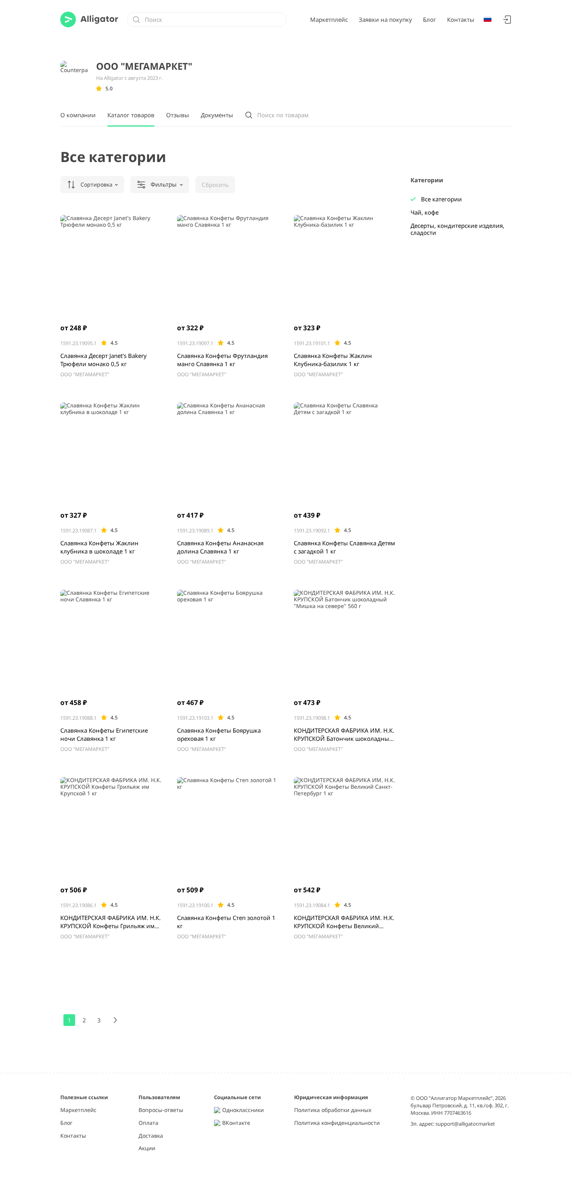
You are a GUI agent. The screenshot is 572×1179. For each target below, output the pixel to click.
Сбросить (215, 185)
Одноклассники (243, 1110)
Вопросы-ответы (161, 1110)
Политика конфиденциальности (337, 1123)
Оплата (148, 1123)
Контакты (460, 19)
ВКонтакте (236, 1123)
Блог (429, 19)
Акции (147, 1148)
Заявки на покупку (385, 19)
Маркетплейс (329, 19)
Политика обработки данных (332, 1110)
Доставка (151, 1136)
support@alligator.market (465, 1123)
